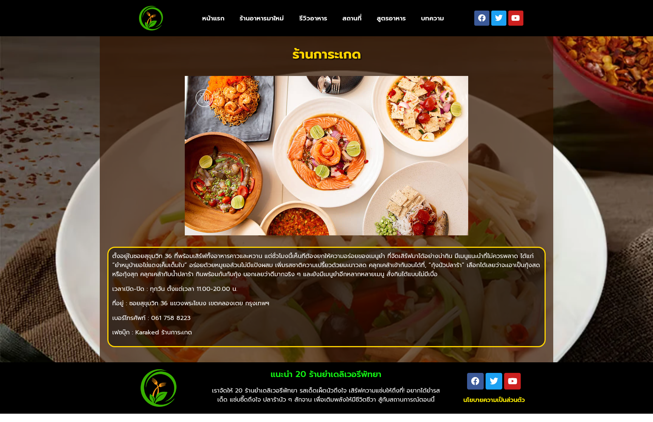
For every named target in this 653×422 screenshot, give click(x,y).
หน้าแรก (213, 18)
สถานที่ (352, 18)
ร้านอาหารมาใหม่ (262, 18)
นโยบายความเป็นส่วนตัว (494, 400)
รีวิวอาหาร (313, 18)
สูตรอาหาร (391, 18)
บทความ (432, 18)
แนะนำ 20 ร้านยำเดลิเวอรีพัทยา (326, 374)
